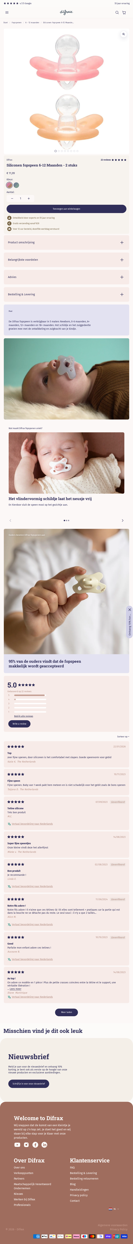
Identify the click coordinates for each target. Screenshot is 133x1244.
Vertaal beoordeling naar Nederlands (32, 823)
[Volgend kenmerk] (122, 520)
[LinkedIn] (44, 1144)
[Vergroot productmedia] (123, 34)
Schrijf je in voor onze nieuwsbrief (29, 1084)
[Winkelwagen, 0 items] (124, 12)
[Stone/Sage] (16, 185)
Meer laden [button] (66, 1012)
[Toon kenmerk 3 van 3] (68, 520)
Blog (73, 1184)
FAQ (72, 1167)
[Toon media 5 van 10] (62, 151)
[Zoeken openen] (117, 12)
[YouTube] (17, 1144)
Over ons (19, 1167)
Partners (19, 1178)
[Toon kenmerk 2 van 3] (66, 520)
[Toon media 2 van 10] (59, 151)
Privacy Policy (118, 1229)
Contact (75, 1200)
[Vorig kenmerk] (10, 520)
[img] (15, 747)
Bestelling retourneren (84, 1178)
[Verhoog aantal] (28, 198)
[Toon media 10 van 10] (77, 151)
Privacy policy (79, 1195)
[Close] (129, 609)
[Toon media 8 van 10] (71, 151)
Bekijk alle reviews (23, 716)
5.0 (12, 684)
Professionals (22, 1205)
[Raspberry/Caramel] (9, 185)
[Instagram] (26, 1144)
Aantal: (10, 192)
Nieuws (18, 1194)
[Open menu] (6, 12)
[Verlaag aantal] (12, 198)
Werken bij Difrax (24, 1199)
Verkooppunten (23, 1173)
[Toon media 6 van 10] (65, 151)
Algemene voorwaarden (112, 1225)
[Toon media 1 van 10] (56, 151)
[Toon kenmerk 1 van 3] (64, 520)
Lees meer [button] (15, 988)
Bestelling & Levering (83, 1173)
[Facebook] (35, 1144)
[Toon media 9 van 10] (74, 151)
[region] (66, 479)
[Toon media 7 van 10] (68, 151)
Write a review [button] (19, 724)
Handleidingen (79, 1189)
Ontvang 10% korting (129, 625)
